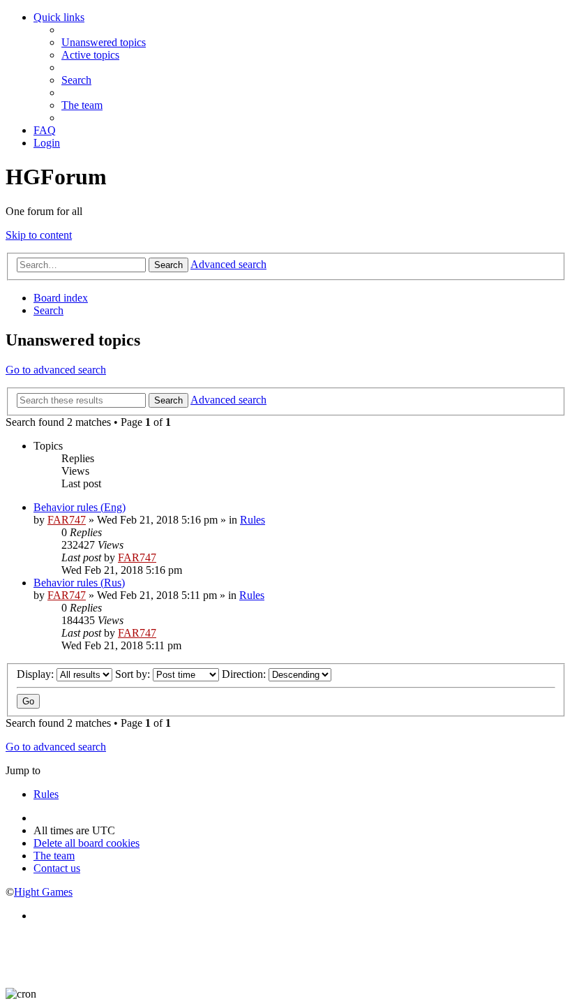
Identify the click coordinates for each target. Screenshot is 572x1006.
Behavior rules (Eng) (79, 507)
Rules (252, 520)
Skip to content (39, 235)
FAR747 (66, 520)
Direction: (245, 674)
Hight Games (43, 892)
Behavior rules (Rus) (79, 583)
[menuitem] (103, 42)
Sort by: (134, 674)
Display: (37, 674)
